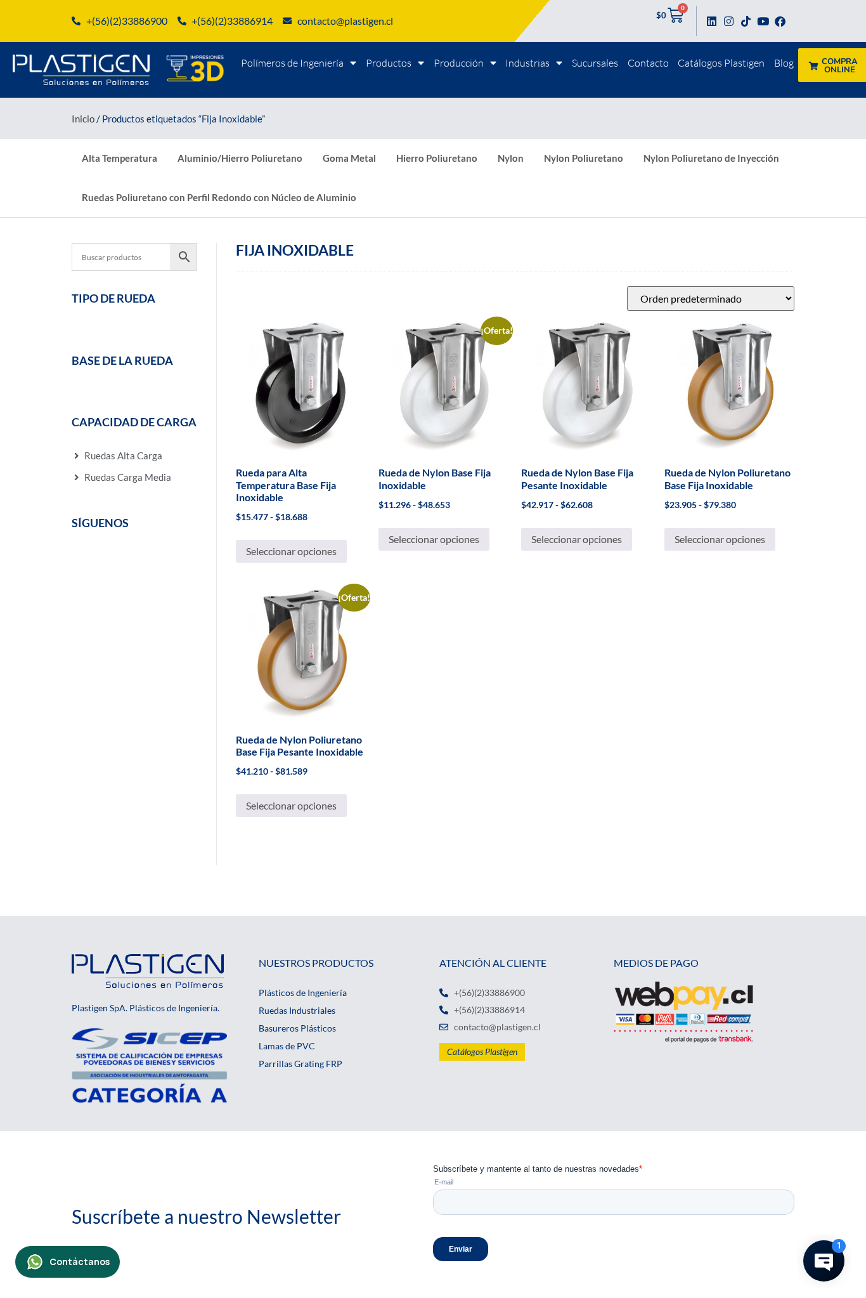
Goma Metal (349, 158)
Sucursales (595, 62)
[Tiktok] (745, 21)
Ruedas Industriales (297, 1010)
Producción (459, 62)
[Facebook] (780, 21)
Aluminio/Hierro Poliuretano (240, 158)
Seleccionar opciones (291, 551)
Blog (784, 62)
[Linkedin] (711, 21)
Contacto (648, 62)
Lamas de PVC (287, 1045)
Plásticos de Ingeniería (303, 992)
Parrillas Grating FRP (300, 1063)
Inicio (83, 118)
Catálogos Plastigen (721, 62)
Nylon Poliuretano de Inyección (711, 158)
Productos (388, 62)
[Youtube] (763, 21)
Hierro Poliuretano (436, 158)
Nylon (511, 158)
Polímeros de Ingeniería (292, 62)
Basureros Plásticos (297, 1028)
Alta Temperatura (119, 158)
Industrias (527, 62)
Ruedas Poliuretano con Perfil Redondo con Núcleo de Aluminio (219, 197)
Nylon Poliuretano (583, 158)
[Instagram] (728, 21)
